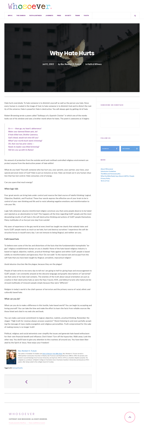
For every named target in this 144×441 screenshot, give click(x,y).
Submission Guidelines (108, 171)
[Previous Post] (26, 381)
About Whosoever (107, 169)
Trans (77, 15)
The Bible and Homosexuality (110, 174)
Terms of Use (105, 181)
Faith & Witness (35, 15)
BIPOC (10, 15)
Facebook (105, 148)
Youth (86, 15)
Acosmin (42, 423)
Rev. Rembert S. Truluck (71, 64)
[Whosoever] (30, 6)
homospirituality (17, 368)
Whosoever (22, 414)
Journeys (49, 15)
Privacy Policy (105, 178)
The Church (20, 15)
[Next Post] (70, 381)
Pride (59, 15)
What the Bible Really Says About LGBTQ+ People (117, 176)
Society (68, 15)
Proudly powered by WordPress (17, 423)
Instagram (126, 148)
